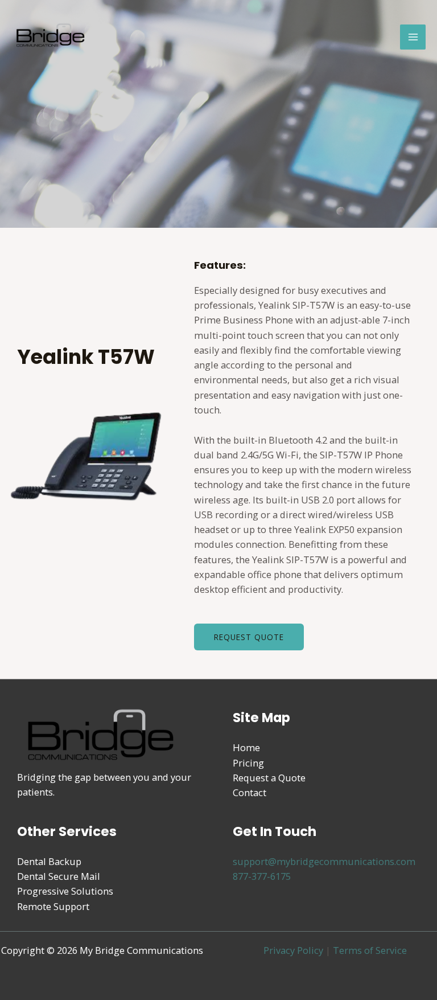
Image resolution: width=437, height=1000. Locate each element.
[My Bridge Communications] (51, 37)
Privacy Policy (293, 950)
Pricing (248, 762)
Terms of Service (370, 950)
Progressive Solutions (65, 890)
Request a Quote (269, 777)
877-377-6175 (262, 876)
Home (246, 747)
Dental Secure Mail (58, 876)
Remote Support (53, 906)
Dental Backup (49, 861)
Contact (249, 792)
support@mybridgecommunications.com (324, 861)
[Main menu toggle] (413, 37)
